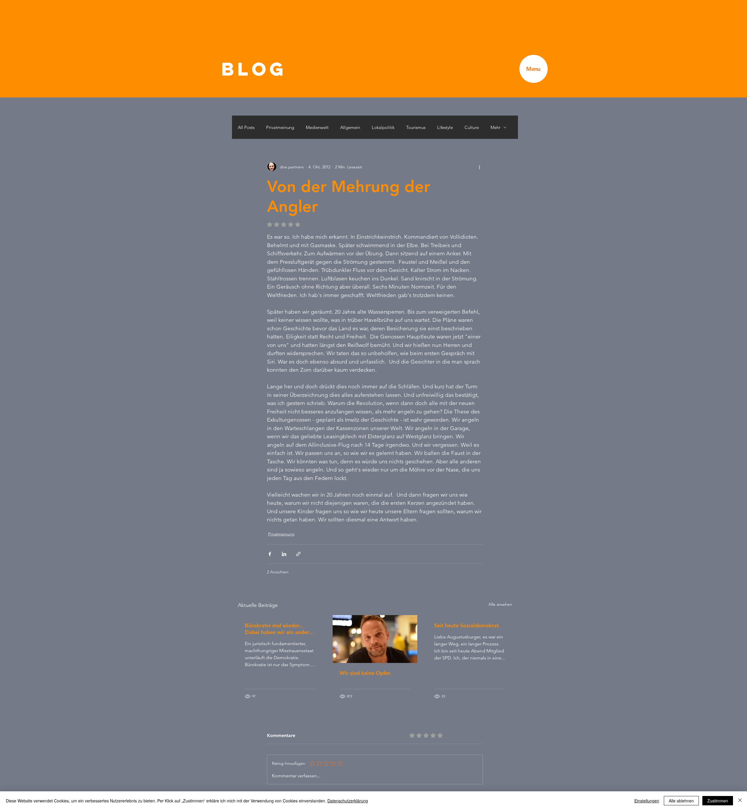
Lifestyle (445, 127)
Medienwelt (317, 127)
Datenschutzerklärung (347, 801)
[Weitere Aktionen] (479, 166)
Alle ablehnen (681, 801)
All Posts (246, 127)
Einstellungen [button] (646, 801)
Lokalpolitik (383, 127)
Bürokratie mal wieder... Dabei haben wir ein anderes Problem (279, 629)
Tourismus (415, 127)
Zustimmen (717, 801)
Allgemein (350, 127)
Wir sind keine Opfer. (365, 673)
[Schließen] (739, 800)
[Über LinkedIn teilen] (284, 554)
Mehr (495, 127)
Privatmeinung (280, 127)
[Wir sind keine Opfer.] (375, 639)
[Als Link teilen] (298, 554)
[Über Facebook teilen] (270, 554)
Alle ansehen (500, 604)
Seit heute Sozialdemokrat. (467, 625)
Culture (472, 127)
